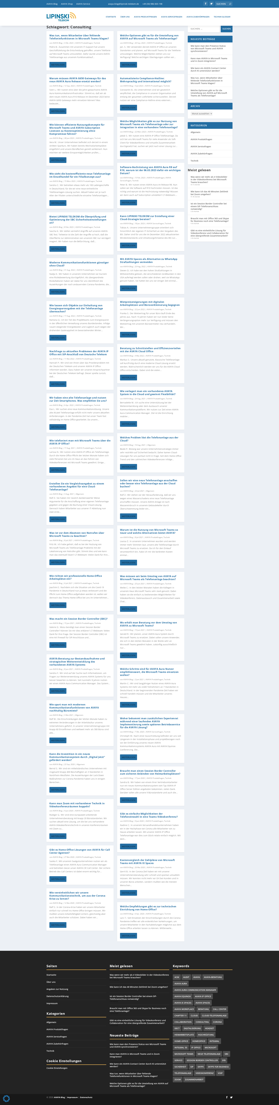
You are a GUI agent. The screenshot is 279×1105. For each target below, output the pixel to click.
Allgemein (80, 494)
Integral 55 (181, 1047)
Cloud (194, 1015)
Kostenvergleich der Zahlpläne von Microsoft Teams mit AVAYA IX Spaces (147, 861)
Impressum (52, 1003)
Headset (209, 1028)
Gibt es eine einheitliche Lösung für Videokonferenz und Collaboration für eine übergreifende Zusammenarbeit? (210, 233)
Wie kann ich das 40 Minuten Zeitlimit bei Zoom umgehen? (209, 193)
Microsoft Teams (184, 1054)
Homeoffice (198, 1041)
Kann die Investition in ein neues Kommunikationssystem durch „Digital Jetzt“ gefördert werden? (77, 757)
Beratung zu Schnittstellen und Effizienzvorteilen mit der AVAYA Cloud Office (150, 350)
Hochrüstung (206, 1034)
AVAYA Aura (181, 983)
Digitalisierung (192, 1028)
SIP (191, 1066)
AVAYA (196, 977)
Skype (201, 1066)
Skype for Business (218, 1066)
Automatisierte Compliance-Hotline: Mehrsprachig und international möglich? (145, 80)
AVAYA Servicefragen (171, 17)
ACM (177, 977)
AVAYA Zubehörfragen (198, 17)
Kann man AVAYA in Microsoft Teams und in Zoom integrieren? (209, 59)
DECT (177, 1028)
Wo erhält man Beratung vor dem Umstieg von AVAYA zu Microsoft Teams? (148, 624)
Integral (214, 1041)
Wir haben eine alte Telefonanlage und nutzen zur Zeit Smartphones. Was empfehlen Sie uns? (78, 399)
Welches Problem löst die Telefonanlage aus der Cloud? (149, 439)
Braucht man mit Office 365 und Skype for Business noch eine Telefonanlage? (210, 219)
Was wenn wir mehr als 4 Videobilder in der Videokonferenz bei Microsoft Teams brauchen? (209, 179)
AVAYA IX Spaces (183, 1002)
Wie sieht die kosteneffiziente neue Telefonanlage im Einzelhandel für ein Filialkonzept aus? (80, 175)
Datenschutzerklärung (57, 996)
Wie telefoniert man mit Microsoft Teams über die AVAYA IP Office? (79, 442)
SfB (224, 1060)
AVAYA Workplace (184, 1009)
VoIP (220, 1073)
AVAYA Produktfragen (145, 17)
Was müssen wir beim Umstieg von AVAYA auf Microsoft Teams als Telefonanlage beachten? (148, 578)
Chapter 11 (181, 1015)
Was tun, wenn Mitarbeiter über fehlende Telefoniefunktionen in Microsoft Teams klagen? (79, 37)
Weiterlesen (58, 64)
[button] (6, 1098)
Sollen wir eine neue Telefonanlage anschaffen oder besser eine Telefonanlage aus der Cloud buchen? (148, 483)
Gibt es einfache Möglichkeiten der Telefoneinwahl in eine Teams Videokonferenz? (149, 815)
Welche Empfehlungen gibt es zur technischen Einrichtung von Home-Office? (148, 908)
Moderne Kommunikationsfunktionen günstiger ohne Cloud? (79, 264)
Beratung (203, 1009)
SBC (226, 1054)
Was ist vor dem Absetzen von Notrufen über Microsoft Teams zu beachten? (76, 534)
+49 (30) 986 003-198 (152, 3)
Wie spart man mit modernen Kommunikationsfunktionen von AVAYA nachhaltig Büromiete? (74, 707)
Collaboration (183, 1022)
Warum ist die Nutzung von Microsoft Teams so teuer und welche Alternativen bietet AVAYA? (149, 531)
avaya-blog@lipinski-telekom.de (123, 3)
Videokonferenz (205, 1073)
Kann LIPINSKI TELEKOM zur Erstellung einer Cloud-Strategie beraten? (147, 218)
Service (179, 1060)
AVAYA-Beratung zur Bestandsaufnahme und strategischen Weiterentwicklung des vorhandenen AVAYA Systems (77, 661)
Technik (97, 43)
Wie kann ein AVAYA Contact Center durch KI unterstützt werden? (208, 69)
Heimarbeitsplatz (184, 1034)
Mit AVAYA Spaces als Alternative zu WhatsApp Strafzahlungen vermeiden (148, 260)
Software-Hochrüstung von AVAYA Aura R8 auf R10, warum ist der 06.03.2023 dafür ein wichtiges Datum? (150, 170)
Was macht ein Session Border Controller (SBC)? (78, 618)
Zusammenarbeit (194, 1079)
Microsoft (210, 1047)
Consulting (202, 1022)
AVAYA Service (83, 3)
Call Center (219, 1009)
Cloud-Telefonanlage (214, 1015)
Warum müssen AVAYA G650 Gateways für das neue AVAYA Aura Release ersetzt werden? (77, 80)
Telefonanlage (183, 1073)
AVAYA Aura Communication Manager (195, 990)
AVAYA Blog (52, 3)
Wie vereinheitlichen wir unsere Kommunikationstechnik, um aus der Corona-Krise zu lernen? (77, 895)
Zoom (178, 1079)
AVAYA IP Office (203, 996)
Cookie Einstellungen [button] (56, 1068)
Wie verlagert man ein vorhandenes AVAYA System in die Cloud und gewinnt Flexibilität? (148, 393)
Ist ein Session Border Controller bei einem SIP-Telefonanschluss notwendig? (209, 206)
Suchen (226, 28)
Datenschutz (86, 1097)
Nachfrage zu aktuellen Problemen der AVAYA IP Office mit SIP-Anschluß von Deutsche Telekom (79, 353)
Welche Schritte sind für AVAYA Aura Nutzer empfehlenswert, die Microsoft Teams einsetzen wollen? (149, 672)
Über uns (125, 17)
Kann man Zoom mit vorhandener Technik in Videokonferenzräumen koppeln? (77, 805)
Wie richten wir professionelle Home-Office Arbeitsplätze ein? (75, 577)
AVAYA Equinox (183, 996)
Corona (217, 1022)
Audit (186, 977)
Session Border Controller (202, 1060)
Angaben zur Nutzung (57, 989)
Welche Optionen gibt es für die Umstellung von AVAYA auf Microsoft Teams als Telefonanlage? (149, 37)
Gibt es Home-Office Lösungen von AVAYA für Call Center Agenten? (79, 851)
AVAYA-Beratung (213, 977)
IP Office (196, 1047)
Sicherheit (180, 1066)
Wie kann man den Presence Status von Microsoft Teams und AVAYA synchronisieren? (208, 48)
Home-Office (181, 1041)
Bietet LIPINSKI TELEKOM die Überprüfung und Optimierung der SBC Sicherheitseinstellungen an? (77, 219)
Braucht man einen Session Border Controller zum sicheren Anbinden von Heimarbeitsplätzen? (150, 772)
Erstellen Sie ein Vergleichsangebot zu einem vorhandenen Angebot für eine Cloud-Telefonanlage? (76, 486)
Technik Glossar (222, 17)
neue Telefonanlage (209, 1054)
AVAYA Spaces (203, 1002)
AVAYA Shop (67, 3)
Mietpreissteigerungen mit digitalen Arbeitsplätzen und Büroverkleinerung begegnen (150, 303)
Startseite (111, 17)
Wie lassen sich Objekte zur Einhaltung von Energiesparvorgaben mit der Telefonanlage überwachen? (76, 308)
